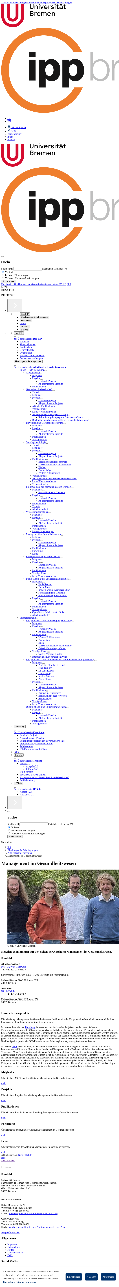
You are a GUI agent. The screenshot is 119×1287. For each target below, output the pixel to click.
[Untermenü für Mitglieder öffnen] (43, 490)
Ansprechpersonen (10, 1232)
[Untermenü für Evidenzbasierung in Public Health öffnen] (61, 557)
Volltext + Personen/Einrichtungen (21, 278)
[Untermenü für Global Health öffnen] (41, 373)
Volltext (8, 272)
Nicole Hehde (8, 991)
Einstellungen (73, 1277)
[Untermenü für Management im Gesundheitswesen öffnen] (62, 535)
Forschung (30, 1027)
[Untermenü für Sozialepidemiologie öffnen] (47, 443)
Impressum (12, 1244)
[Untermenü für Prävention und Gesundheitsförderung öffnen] (64, 423)
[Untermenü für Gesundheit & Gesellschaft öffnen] (53, 390)
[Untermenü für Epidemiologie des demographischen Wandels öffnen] (72, 487)
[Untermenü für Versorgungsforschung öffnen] (49, 512)
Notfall (10, 1249)
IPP (69, 284)
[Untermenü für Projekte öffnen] (41, 379)
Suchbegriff (7, 268)
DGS (10, 1255)
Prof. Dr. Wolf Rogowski (13, 966)
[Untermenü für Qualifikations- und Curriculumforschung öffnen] (67, 707)
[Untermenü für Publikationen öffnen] (47, 459)
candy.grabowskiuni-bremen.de (37, 1227)
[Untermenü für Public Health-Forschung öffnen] (45, 370)
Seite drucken (8, 1160)
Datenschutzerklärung (13, 1282)
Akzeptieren (108, 1277)
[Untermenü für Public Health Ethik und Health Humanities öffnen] (69, 579)
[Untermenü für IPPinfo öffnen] (28, 764)
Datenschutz (13, 1247)
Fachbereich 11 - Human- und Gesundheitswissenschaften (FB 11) (33, 284)
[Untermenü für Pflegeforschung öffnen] (37, 618)
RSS (3, 1157)
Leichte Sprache (15, 1252)
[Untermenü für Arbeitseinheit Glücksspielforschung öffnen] (69, 415)
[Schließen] (15, 336)
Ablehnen (91, 1277)
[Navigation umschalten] (2, 256)
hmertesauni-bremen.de (33, 1213)
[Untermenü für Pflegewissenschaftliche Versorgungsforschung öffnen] (73, 621)
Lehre (14, 1046)
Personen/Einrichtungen (16, 275)
